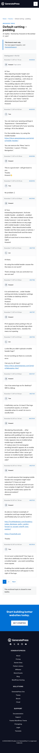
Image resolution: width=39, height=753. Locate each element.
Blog (18, 676)
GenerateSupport (11, 47)
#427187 (32, 312)
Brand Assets (18, 673)
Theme (18, 695)
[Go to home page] (10, 5)
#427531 (32, 500)
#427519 (32, 465)
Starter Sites (18, 662)
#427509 (32, 418)
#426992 (32, 181)
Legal (18, 727)
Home (4, 19)
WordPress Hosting (18, 680)
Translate (18, 731)
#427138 (32, 248)
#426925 (32, 109)
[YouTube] (25, 644)
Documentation (18, 713)
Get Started (19, 623)
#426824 (32, 60)
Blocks (18, 698)
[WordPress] (18, 644)
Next (14, 582)
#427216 (32, 337)
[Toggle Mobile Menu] (36, 4)
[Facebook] (10, 644)
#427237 (32, 374)
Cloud (18, 702)
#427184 (32, 280)
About (18, 656)
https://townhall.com (13, 534)
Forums (10, 19)
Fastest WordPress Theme (18, 720)
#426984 (32, 156)
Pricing (18, 659)
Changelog (18, 724)
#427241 (32, 393)
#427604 (32, 544)
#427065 (32, 198)
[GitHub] (22, 644)
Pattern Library (18, 666)
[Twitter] (14, 644)
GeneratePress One (18, 691)
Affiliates (18, 669)
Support (18, 717)
